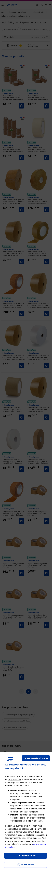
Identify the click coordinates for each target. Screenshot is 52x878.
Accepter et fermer (27, 855)
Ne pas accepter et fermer (36, 758)
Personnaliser (27, 865)
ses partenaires (14, 779)
